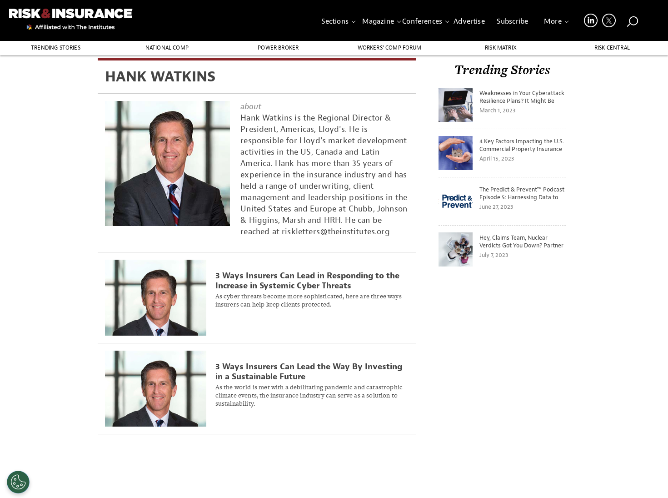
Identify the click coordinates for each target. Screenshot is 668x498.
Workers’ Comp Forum (390, 47)
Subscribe (512, 21)
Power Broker (278, 47)
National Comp (167, 47)
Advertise (469, 21)
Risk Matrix (501, 47)
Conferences (422, 21)
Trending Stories (55, 47)
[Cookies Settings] (18, 482)
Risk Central (612, 47)
